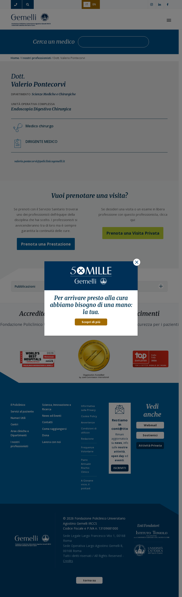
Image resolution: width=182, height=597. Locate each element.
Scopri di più (91, 322)
